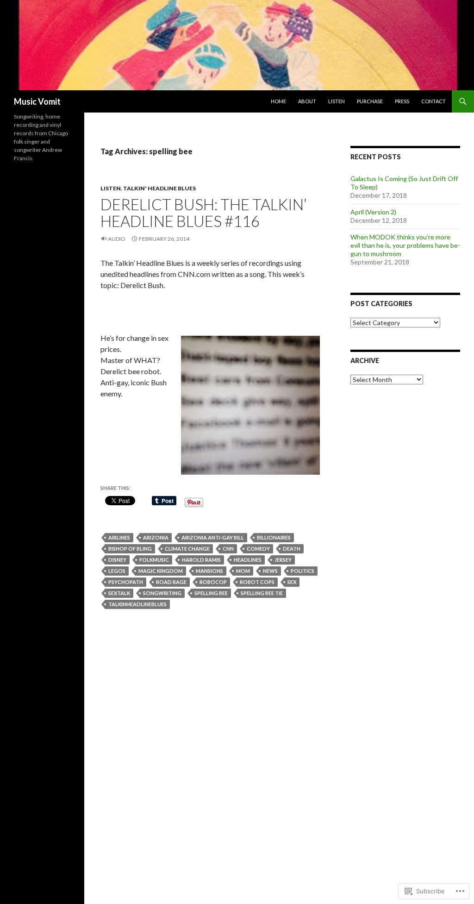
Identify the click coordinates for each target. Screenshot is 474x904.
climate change (187, 549)
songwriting (162, 593)
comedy (258, 549)
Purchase (370, 101)
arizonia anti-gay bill (212, 537)
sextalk (119, 593)
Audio (116, 238)
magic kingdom (160, 571)
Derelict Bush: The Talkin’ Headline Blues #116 (203, 212)
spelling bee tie (262, 593)
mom (243, 571)
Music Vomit (37, 101)
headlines (248, 560)
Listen (336, 101)
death (291, 549)
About (307, 101)
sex (291, 582)
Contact (433, 101)
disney (117, 560)
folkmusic (154, 560)
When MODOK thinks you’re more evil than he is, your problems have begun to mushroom (405, 245)
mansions (209, 571)
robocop (213, 582)
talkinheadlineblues (137, 604)
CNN (228, 549)
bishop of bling (130, 549)
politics (302, 571)
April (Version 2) (373, 212)
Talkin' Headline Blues (159, 188)
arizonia (155, 537)
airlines (119, 537)
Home (278, 101)
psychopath (125, 582)
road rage (171, 582)
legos (116, 571)
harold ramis (201, 560)
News (270, 571)
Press (402, 101)
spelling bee (211, 593)
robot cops (257, 582)
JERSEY (283, 560)
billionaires (274, 537)
